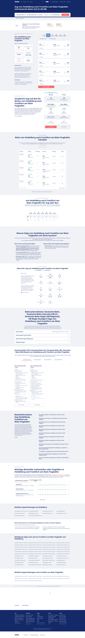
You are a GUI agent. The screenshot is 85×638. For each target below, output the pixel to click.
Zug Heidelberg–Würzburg (19, 515)
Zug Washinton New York (20, 616)
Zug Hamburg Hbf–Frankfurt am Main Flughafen (65, 547)
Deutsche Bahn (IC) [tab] (37, 359)
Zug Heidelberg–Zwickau (19, 562)
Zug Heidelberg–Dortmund (47, 511)
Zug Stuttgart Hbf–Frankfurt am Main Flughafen (23, 553)
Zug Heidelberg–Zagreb (60, 560)
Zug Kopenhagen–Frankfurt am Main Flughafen (23, 551)
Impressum (26, 634)
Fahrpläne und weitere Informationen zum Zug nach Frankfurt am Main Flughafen (56, 529)
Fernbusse (28, 613)
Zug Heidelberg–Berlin (60, 511)
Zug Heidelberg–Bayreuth (47, 564)
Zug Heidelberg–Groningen (47, 558)
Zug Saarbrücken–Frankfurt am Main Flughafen (51, 578)
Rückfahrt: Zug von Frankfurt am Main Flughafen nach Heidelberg (27, 527)
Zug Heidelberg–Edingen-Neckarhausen (36, 515)
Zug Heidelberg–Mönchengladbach (63, 553)
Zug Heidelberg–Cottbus (47, 562)
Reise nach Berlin (63, 616)
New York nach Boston (19, 619)
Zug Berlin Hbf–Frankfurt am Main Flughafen (50, 545)
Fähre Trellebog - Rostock (53, 619)
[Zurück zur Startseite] (18, 2)
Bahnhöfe (17, 621)
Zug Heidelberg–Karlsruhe (47, 513)
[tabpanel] (42, 384)
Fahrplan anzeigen (19, 61)
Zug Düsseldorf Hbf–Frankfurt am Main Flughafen (65, 576)
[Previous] (27, 213)
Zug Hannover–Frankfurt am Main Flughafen (37, 551)
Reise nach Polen (63, 619)
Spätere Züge (61, 188)
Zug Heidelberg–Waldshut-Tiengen (35, 564)
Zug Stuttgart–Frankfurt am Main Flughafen (23, 545)
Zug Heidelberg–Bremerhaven (34, 560)
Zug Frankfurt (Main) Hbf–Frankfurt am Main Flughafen (39, 549)
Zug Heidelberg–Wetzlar (19, 564)
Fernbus (24, 1)
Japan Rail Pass (62, 615)
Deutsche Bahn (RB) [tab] (58, 359)
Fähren (31, 1)
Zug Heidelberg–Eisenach (61, 564)
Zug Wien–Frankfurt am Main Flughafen (36, 547)
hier (52, 191)
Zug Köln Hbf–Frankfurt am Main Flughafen (23, 547)
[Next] (68, 35)
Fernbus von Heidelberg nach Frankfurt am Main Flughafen (54, 527)
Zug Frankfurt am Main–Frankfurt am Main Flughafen (66, 542)
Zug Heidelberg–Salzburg (33, 511)
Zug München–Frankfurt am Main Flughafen (37, 542)
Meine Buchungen (55, 1)
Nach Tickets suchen (19, 49)
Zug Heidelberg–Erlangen (61, 562)
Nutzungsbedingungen (34, 634)
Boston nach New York (19, 618)
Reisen (61, 613)
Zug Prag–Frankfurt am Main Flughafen (63, 549)
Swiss (38, 619)
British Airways (40, 618)
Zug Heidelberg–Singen (19, 555)
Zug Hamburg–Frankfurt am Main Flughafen (50, 542)
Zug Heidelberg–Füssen (33, 558)
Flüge (28, 1)
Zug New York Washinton (20, 615)
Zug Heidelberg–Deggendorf (34, 555)
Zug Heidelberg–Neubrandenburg (48, 553)
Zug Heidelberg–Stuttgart (33, 513)
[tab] (43, 39)
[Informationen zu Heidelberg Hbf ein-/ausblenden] (68, 485)
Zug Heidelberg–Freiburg (33, 562)
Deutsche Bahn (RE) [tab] (47, 359)
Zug (21, 1)
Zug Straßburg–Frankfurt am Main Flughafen (37, 553)
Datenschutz (42, 634)
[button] (40, 15)
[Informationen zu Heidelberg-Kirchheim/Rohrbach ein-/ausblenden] (68, 494)
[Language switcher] (48, 1)
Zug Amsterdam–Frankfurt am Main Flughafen (23, 549)
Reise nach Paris (63, 618)
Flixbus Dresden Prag (30, 618)
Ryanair (38, 615)
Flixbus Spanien (29, 616)
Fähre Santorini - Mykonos (53, 615)
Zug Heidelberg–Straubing (61, 555)
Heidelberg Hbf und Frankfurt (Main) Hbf (58, 474)
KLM (38, 621)
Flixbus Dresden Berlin (30, 619)
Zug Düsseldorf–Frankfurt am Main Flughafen (51, 547)
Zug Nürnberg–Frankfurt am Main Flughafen (50, 549)
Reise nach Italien (63, 621)
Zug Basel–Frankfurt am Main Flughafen (63, 551)
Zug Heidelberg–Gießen (19, 558)
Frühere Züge (23, 188)
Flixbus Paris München (30, 621)
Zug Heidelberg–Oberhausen (20, 560)
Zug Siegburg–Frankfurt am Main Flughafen (23, 576)
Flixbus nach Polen (29, 615)
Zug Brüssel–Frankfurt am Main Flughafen (50, 551)
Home (16, 586)
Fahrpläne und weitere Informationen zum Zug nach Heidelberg (27, 528)
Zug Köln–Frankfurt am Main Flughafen (36, 545)
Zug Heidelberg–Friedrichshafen (62, 558)
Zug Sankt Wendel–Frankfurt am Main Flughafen (24, 578)
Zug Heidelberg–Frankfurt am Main (21, 511)
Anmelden (68, 1)
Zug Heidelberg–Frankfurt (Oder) (48, 560)
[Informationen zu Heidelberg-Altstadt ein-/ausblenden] (68, 489)
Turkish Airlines (40, 616)
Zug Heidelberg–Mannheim (61, 513)
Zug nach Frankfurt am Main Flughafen (28, 586)
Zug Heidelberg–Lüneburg (47, 555)
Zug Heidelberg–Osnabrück (20, 513)
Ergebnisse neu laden (41, 147)
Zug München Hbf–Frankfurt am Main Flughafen (65, 545)
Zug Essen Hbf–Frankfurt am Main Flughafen (50, 576)
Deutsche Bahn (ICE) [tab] (27, 359)
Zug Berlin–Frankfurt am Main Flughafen (22, 542)
